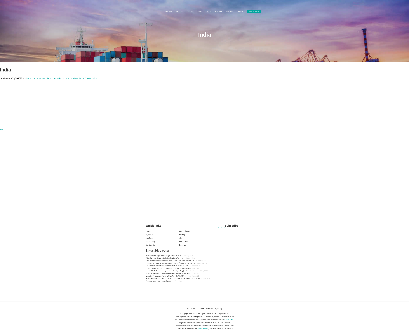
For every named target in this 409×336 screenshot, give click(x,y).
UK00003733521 (229, 320)
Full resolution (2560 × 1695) (84, 78)
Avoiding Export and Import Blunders (159, 281)
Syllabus (180, 11)
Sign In (240, 11)
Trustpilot (221, 228)
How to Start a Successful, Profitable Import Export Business (167, 268)
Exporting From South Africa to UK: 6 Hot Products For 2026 (167, 266)
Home (148, 231)
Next (2, 130)
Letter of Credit (229, 326)
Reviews (182, 245)
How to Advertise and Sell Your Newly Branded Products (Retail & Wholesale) (173, 279)
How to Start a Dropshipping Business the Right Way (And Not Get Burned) (172, 271)
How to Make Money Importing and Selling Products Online (167, 273)
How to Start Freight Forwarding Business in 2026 (163, 256)
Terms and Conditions (196, 308)
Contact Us (150, 245)
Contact (229, 11)
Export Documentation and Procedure (188, 326)
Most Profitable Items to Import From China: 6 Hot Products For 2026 (170, 261)
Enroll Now (254, 11)
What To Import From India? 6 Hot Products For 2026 (48, 78)
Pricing (191, 11)
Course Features (185, 231)
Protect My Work (202, 329)
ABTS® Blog (150, 241)
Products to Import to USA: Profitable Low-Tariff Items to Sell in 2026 (170, 263)
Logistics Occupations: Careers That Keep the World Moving (167, 276)
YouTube (218, 11)
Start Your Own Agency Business (212, 326)
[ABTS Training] (154, 12)
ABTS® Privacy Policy (214, 308)
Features (168, 11)
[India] (38, 207)
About (200, 11)
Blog (209, 11)
